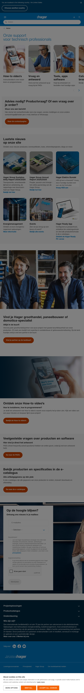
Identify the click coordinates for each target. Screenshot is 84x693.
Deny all (28, 688)
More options (11, 688)
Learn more (41, 682)
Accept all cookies (48, 688)
